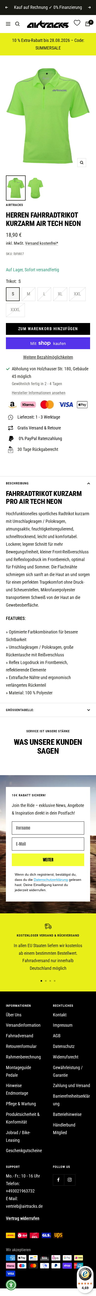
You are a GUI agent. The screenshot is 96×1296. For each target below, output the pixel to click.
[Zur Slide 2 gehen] (46, 981)
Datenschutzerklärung (51, 880)
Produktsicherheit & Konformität (23, 1118)
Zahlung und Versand (71, 1085)
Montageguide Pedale (18, 1071)
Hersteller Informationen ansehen (38, 393)
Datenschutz (64, 1046)
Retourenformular (21, 1046)
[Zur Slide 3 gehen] (50, 981)
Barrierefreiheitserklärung (71, 1099)
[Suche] (17, 24)
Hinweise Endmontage (17, 1089)
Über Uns (13, 1014)
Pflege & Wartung (21, 1103)
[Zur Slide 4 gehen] (54, 981)
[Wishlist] (77, 24)
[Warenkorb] (87, 24)
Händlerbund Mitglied (64, 1128)
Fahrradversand (19, 1035)
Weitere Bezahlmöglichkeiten (48, 357)
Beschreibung (17, 483)
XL (60, 293)
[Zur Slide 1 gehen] (41, 981)
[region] (48, 947)
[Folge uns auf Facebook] (58, 1179)
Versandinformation (23, 1025)
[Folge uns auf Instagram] (69, 1179)
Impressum (63, 1025)
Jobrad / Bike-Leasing (18, 1136)
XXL (77, 293)
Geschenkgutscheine (24, 1150)
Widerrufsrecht (65, 1056)
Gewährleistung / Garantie (68, 1071)
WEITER (48, 860)
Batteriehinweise (67, 1114)
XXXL (15, 309)
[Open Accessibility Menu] (11, 1285)
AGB (57, 1035)
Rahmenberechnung (23, 1056)
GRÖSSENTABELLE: (20, 710)
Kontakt (59, 1014)
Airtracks (14, 205)
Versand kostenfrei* (41, 243)
